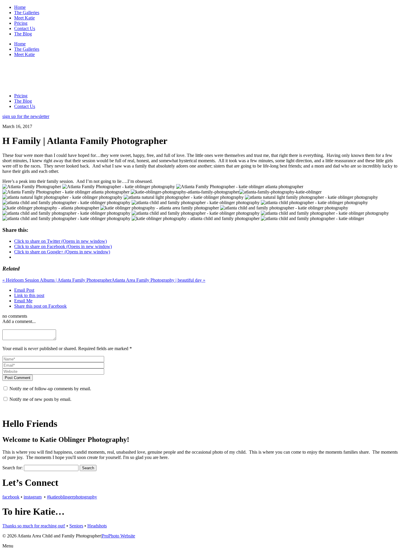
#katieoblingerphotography (72, 496)
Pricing (20, 23)
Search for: (12, 467)
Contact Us (24, 28)
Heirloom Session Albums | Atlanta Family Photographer (57, 280)
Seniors (76, 525)
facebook (10, 496)
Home (20, 7)
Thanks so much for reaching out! (33, 525)
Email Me (23, 300)
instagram (33, 496)
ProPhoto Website (118, 535)
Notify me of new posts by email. (40, 399)
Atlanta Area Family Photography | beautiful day (158, 280)
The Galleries (26, 12)
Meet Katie (24, 17)
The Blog (23, 33)
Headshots (97, 525)
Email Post (24, 290)
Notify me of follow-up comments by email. (50, 388)
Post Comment (17, 377)
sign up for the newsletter (25, 116)
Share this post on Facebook (40, 306)
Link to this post (29, 295)
